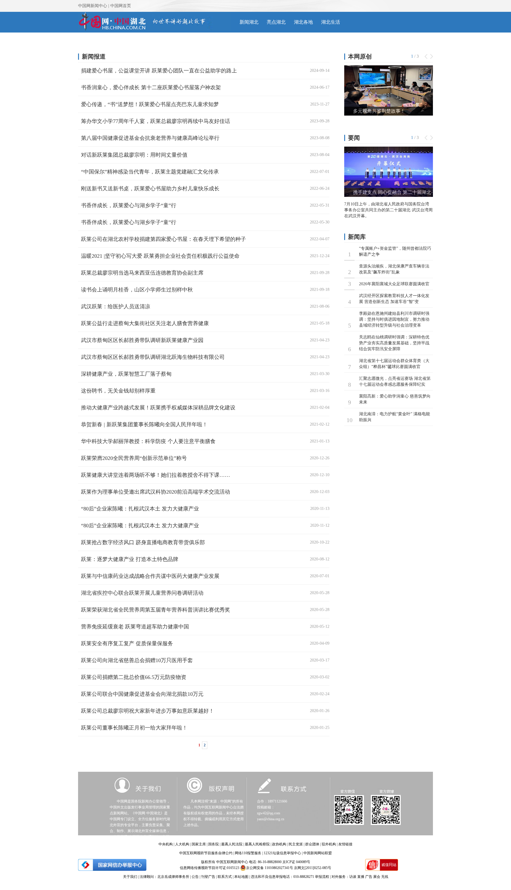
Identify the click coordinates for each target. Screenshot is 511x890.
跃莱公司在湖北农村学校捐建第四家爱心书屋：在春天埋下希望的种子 (163, 239)
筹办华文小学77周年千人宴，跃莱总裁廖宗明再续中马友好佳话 (155, 121)
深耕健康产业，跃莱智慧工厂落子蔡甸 (126, 374)
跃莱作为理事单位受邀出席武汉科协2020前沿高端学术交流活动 (155, 492)
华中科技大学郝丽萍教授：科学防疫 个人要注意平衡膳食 (148, 441)
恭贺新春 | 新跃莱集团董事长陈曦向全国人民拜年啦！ (144, 424)
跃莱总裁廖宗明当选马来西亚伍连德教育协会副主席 (142, 273)
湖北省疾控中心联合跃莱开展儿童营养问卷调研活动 (142, 593)
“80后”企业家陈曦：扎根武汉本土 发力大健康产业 (140, 509)
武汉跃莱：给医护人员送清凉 (115, 306)
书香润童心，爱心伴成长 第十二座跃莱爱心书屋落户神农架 (151, 87)
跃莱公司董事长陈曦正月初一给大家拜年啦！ (134, 728)
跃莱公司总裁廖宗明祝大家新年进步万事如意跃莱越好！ (147, 711)
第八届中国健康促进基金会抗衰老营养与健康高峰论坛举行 (150, 138)
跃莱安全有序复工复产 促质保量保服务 (127, 643)
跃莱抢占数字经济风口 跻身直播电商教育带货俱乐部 (143, 542)
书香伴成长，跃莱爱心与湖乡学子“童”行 (128, 205)
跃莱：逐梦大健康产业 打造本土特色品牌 (129, 559)
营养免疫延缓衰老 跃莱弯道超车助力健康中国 (135, 627)
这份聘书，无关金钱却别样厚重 (118, 391)
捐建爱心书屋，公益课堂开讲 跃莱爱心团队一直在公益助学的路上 (159, 71)
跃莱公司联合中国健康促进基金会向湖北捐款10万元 (142, 694)
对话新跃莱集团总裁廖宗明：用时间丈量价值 (134, 155)
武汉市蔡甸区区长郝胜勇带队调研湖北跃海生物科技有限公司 (153, 357)
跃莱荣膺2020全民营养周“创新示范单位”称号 (134, 458)
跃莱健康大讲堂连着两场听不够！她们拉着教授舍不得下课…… (155, 475)
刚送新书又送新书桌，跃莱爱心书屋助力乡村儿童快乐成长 (150, 189)
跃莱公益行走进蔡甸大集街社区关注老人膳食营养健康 (145, 323)
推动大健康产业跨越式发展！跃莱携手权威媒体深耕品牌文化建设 (158, 408)
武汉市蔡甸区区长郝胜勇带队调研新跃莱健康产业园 (142, 340)
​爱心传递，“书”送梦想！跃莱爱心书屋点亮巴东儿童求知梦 (150, 104)
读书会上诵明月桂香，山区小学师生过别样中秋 (137, 290)
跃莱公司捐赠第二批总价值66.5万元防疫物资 (133, 677)
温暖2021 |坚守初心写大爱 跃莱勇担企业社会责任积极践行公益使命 (160, 256)
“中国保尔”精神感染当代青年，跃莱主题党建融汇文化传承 (150, 172)
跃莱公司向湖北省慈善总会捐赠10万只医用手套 (137, 660)
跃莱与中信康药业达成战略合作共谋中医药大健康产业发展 (150, 576)
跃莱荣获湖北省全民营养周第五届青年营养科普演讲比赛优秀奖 (155, 610)
